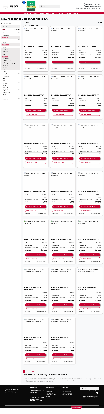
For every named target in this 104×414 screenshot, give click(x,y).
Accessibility (21, 407)
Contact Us (12, 407)
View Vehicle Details (31, 66)
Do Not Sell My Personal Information (53, 407)
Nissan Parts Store (67, 393)
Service (65, 388)
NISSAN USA (34, 395)
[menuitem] (11, 37)
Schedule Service (66, 390)
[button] (24, 2)
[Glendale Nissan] (11, 6)
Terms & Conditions (37, 397)
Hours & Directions (37, 390)
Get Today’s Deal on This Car (33, 62)
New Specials (49, 393)
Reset (3, 29)
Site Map (38, 407)
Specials (48, 396)
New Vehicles (49, 390)
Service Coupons (66, 391)
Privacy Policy (30, 407)
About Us (33, 388)
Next (33, 371)
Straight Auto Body (67, 394)
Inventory (50, 388)
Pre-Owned (49, 391)
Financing (33, 392)
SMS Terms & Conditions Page (36, 400)
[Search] (41, 6)
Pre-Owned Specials (51, 394)
